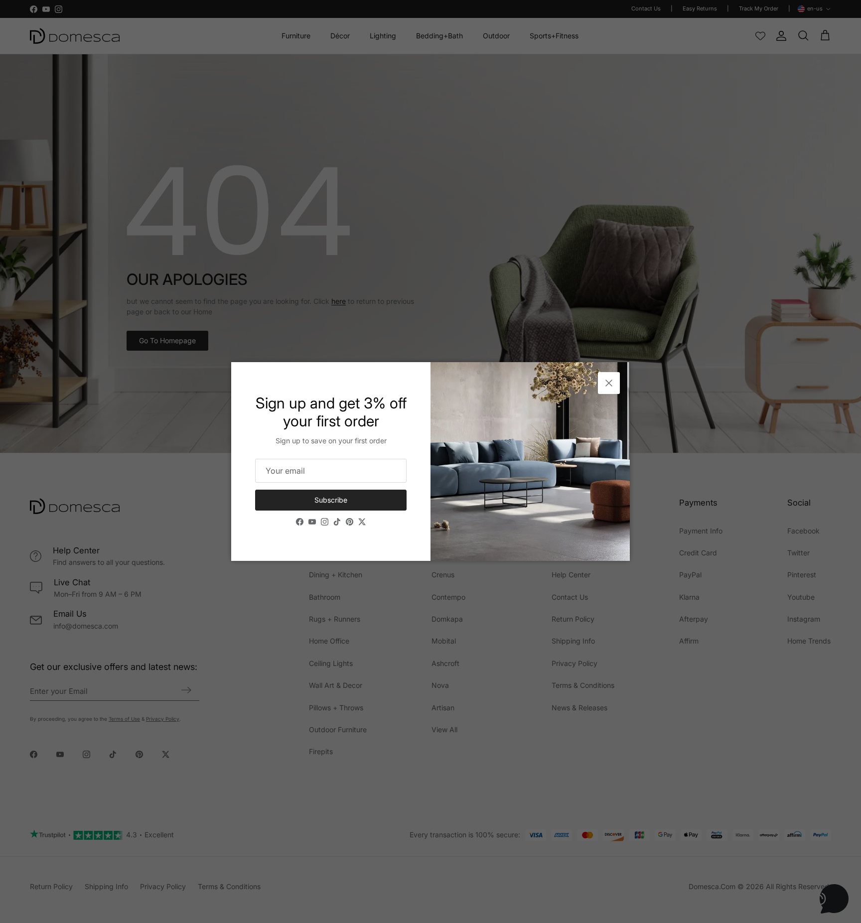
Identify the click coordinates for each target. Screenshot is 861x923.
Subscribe (330, 500)
